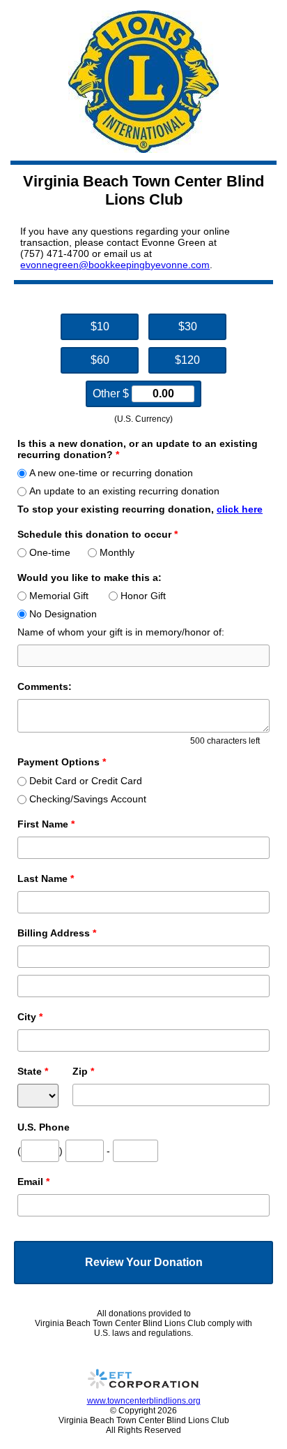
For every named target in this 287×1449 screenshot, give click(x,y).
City (29, 1016)
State (32, 1071)
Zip (83, 1071)
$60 (100, 360)
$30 (187, 326)
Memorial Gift (58, 595)
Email (33, 1181)
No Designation (63, 613)
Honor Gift (143, 595)
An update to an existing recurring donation (124, 491)
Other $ (112, 393)
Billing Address (56, 933)
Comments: (44, 686)
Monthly (117, 552)
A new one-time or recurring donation (111, 472)
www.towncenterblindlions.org (144, 1401)
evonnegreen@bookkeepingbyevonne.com (115, 264)
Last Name (45, 878)
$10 (100, 326)
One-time (49, 552)
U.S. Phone (43, 1127)
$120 (187, 360)
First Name (46, 824)
